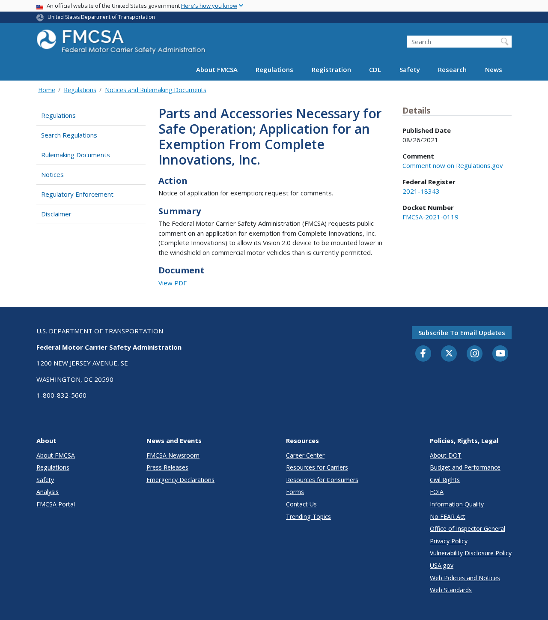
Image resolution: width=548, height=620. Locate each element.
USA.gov (441, 565)
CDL (375, 69)
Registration (331, 69)
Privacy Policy (449, 541)
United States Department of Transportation (101, 17)
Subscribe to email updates (461, 332)
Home (46, 90)
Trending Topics (308, 516)
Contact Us (301, 504)
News (493, 69)
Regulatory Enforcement (77, 194)
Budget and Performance (465, 467)
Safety (409, 69)
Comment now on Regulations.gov (452, 165)
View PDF (172, 283)
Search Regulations (69, 135)
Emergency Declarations (180, 480)
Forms (295, 492)
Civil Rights (445, 480)
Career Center (305, 455)
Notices (52, 174)
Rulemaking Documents (75, 154)
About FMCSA (217, 69)
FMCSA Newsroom (173, 455)
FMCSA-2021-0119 (430, 217)
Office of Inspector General (467, 528)
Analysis (47, 492)
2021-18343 (421, 191)
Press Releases (167, 467)
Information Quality (457, 504)
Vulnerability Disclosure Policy (471, 553)
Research (452, 69)
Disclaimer (56, 214)
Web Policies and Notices (465, 578)
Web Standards (451, 590)
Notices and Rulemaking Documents (155, 90)
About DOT (446, 455)
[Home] (122, 44)
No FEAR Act (447, 516)
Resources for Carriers (317, 467)
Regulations (274, 69)
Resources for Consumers (322, 480)
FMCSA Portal (55, 504)
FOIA (437, 492)
